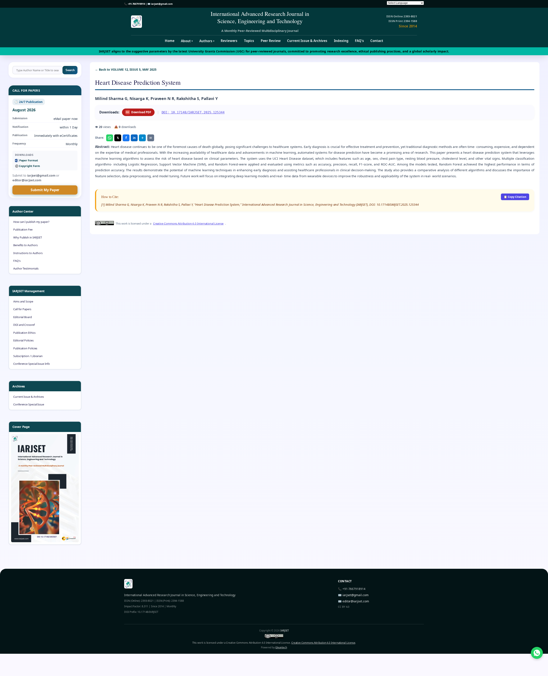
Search (70, 70)
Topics (249, 41)
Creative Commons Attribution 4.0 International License (188, 223)
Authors (206, 41)
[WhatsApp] (109, 137)
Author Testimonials (25, 268)
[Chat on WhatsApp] (537, 653)
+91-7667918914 (136, 3)
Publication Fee (23, 229)
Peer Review (271, 41)
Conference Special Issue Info (31, 364)
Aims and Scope (23, 301)
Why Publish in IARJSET (27, 237)
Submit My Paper (45, 190)
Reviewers (229, 41)
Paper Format (28, 160)
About (187, 41)
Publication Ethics (24, 333)
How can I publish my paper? (31, 222)
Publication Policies (25, 348)
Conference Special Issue (28, 404)
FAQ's (359, 41)
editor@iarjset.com (355, 601)
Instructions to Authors (28, 253)
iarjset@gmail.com (162, 3)
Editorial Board (22, 317)
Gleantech (281, 647)
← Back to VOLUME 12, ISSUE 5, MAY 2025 (125, 69)
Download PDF (138, 112)
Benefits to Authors (25, 245)
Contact (376, 41)
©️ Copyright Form (27, 166)
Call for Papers (22, 309)
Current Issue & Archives (307, 41)
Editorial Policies (23, 340)
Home (169, 41)
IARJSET (284, 630)
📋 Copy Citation (515, 197)
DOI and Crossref (24, 325)
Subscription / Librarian (28, 356)
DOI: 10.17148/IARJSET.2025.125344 (193, 112)
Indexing (341, 41)
